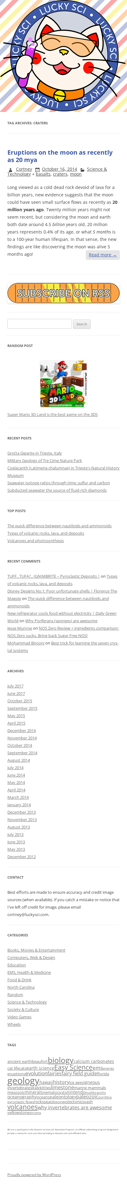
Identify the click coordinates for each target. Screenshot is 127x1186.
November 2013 (22, 819)
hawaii (46, 1082)
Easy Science (73, 1067)
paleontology (63, 1097)
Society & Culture (23, 1009)
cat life (13, 1068)
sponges (61, 1102)
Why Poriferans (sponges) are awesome (61, 620)
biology (61, 1060)
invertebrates (19, 1087)
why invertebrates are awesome (75, 1107)
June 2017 (16, 693)
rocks (39, 1101)
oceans (43, 1097)
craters (60, 174)
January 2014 (19, 804)
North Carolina (21, 987)
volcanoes (22, 1107)
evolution (36, 1073)
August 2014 (18, 760)
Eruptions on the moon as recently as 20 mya (60, 156)
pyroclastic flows (20, 1102)
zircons (35, 1113)
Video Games (19, 1017)
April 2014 (16, 790)
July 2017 (15, 686)
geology (23, 1080)
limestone (62, 1087)
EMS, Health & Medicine (29, 972)
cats (23, 1068)
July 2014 (15, 767)
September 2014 (22, 753)
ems (97, 1067)
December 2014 (21, 730)
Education (16, 965)
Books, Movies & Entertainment (36, 950)
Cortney (24, 169)
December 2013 (21, 812)
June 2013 (16, 842)
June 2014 (16, 775)
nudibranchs (95, 1092)
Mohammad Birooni (25, 643)
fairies (54, 1073)
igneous (92, 1082)
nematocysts (55, 1092)
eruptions (16, 1074)
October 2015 (19, 701)
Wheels (14, 1024)
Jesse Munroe (19, 628)
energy (108, 1068)
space (49, 1101)
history (61, 1082)
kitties (45, 1087)
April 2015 (16, 723)
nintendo (76, 1092)
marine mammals (90, 1087)
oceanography (22, 1097)
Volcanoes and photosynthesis (35, 540)
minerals (34, 1092)
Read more (103, 255)
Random (15, 994)
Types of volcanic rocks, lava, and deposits (45, 533)
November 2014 (22, 738)
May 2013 (16, 849)
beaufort (40, 1061)
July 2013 (15, 834)
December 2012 (21, 856)
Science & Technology (27, 1002)
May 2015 (16, 715)
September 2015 (22, 708)
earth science (40, 1068)
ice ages (76, 1082)
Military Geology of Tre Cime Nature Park (44, 460)
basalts (43, 174)
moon (76, 174)
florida (103, 1074)
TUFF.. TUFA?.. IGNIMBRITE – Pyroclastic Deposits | (53, 576)
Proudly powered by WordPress (34, 1174)
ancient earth (19, 1061)
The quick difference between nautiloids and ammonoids (59, 526)
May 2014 (16, 782)
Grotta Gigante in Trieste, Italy (34, 453)
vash (88, 1101)
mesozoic (16, 1092)
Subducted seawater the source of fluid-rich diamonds (57, 490)
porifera (105, 1097)
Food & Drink (19, 980)
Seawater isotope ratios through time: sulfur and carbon (58, 483)
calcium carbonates (94, 1061)
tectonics (76, 1101)
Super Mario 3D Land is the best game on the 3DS (52, 414)
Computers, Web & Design (31, 957)
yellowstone (18, 1112)
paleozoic (87, 1096)
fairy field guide (79, 1073)
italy (36, 1087)
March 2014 (18, 797)
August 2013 (18, 827)
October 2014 (19, 745)
